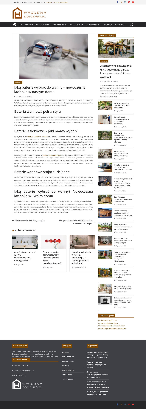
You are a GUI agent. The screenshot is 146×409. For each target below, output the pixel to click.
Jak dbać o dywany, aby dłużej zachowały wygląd (123, 287)
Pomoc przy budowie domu (108, 323)
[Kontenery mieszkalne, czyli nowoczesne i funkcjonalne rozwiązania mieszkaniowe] (105, 258)
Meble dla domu (59, 25)
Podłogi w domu (76, 25)
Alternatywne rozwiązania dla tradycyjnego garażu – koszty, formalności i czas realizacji (116, 71)
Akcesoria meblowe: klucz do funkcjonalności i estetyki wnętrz (123, 240)
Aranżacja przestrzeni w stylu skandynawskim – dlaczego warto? (24, 256)
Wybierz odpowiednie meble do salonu (112, 329)
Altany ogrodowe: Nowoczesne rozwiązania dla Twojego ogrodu (123, 227)
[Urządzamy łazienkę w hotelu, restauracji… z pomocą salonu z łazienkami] (82, 237)
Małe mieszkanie (42, 25)
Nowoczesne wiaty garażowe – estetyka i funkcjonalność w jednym (123, 213)
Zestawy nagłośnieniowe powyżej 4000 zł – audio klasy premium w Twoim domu (122, 301)
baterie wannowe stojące (52, 155)
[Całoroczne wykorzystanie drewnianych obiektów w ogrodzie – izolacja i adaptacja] (105, 139)
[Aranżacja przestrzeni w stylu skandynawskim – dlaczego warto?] (25, 237)
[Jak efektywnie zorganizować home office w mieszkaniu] (105, 155)
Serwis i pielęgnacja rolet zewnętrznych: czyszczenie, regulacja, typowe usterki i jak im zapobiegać (123, 183)
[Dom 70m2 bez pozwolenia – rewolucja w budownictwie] (105, 201)
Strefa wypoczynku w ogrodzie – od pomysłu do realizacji (122, 105)
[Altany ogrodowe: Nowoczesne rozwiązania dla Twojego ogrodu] (105, 228)
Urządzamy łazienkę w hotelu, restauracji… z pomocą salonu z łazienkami (81, 258)
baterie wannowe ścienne (37, 137)
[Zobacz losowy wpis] (131, 24)
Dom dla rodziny (26, 25)
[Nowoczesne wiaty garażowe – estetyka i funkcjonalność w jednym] (105, 214)
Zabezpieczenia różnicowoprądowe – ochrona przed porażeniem (121, 120)
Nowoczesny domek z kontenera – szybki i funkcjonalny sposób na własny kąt (122, 273)
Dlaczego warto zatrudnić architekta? (111, 326)
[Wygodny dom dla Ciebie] (14, 24)
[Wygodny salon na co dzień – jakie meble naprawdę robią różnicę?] (105, 169)
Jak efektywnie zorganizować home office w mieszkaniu (121, 153)
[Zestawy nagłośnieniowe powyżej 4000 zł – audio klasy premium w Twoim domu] (105, 302)
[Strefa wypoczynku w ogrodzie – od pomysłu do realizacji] (105, 107)
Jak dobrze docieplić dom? (107, 320)
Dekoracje (108, 25)
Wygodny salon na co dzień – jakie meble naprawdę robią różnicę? (123, 167)
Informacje (119, 25)
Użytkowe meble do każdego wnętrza (30, 220)
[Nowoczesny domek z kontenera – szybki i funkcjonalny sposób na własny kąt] (105, 275)
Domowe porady (93, 25)
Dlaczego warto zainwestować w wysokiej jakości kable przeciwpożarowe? (52, 258)
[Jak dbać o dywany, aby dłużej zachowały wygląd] (105, 289)
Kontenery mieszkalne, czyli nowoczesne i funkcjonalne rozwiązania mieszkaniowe (122, 256)
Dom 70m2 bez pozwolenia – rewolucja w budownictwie (123, 199)
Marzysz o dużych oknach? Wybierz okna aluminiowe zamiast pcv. (76, 222)
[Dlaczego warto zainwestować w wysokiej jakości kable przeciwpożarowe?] (53, 237)
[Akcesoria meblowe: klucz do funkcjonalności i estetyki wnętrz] (105, 242)
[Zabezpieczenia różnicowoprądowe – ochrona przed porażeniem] (105, 122)
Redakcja (29, 96)
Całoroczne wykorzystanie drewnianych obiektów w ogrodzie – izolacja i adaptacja (64, 3)
